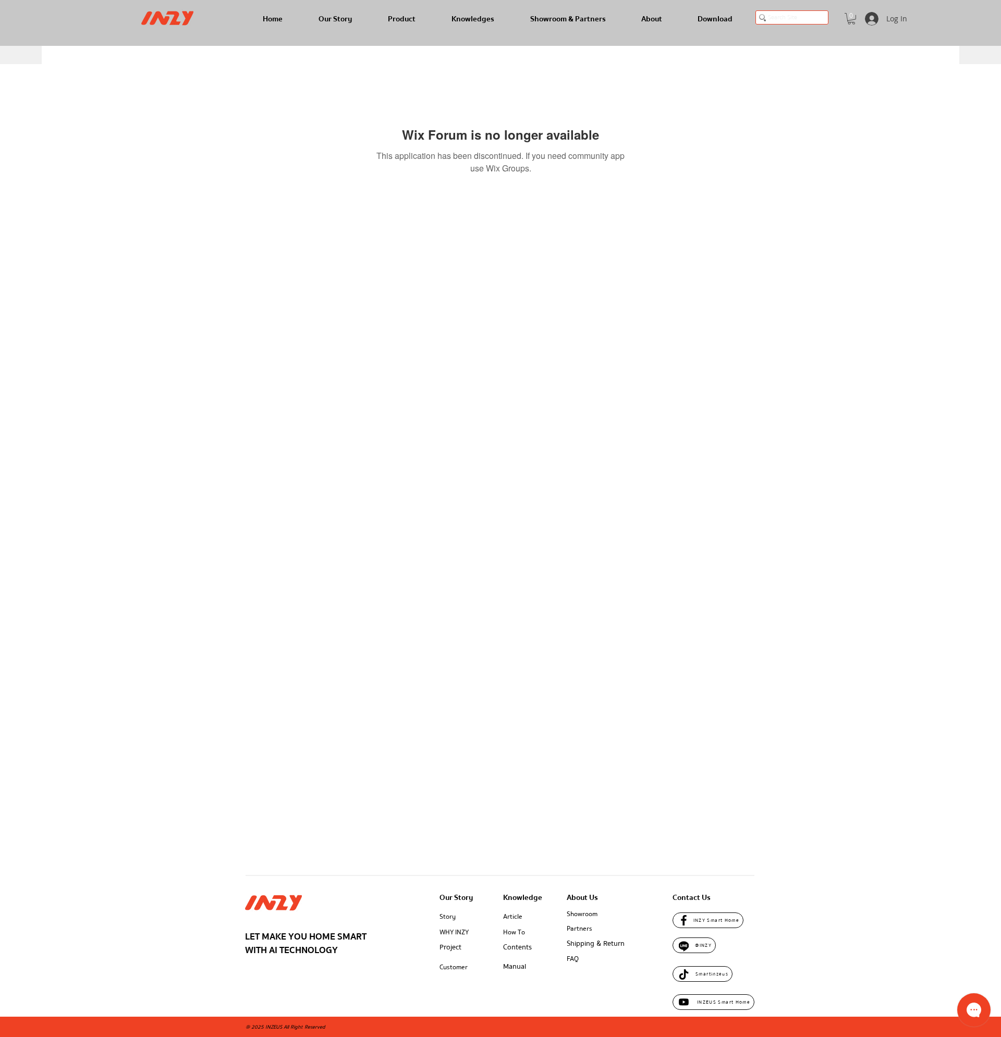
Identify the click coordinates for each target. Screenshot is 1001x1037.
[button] (851, 18)
